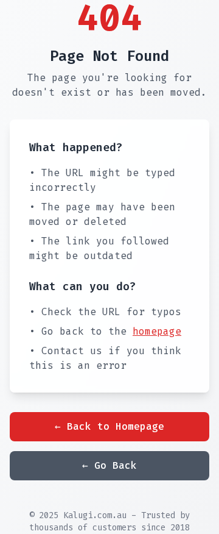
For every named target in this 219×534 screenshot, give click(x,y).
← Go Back (109, 465)
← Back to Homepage (109, 426)
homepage (157, 331)
